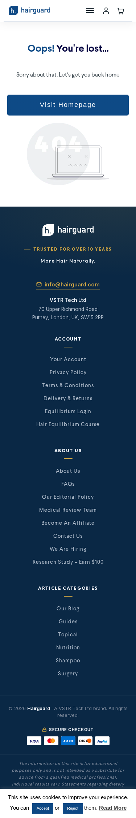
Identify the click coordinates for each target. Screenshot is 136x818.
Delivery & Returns (68, 398)
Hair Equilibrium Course (68, 424)
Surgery (68, 673)
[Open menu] (90, 10)
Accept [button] (43, 808)
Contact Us (68, 536)
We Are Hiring (68, 549)
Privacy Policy (68, 372)
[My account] (106, 10)
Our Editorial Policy (68, 497)
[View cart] (120, 10)
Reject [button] (72, 808)
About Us (68, 471)
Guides (68, 621)
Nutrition (68, 647)
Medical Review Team (68, 510)
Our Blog (68, 608)
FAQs (68, 484)
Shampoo (68, 660)
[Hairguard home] (29, 10)
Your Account (68, 359)
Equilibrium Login (68, 411)
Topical (68, 634)
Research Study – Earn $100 (68, 562)
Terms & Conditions (68, 385)
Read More (113, 808)
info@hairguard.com (72, 284)
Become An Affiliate (68, 523)
